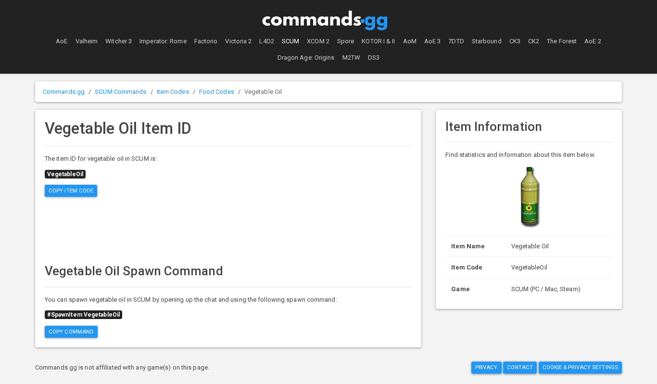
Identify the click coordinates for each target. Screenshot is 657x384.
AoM (410, 41)
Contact (520, 367)
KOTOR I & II (378, 41)
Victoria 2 (238, 41)
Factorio (206, 41)
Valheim (87, 41)
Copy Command (71, 331)
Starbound (487, 41)
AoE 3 (432, 41)
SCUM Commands (120, 91)
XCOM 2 (318, 41)
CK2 (533, 41)
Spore (345, 41)
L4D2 (266, 41)
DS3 (373, 57)
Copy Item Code (71, 190)
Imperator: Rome (163, 41)
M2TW (351, 57)
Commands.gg (64, 91)
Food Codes (216, 91)
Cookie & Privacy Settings (581, 367)
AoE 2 (592, 41)
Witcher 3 (118, 41)
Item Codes (173, 91)
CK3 (514, 41)
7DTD (456, 41)
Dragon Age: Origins (306, 57)
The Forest (562, 41)
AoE (61, 41)
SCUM (290, 41)
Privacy (486, 367)
